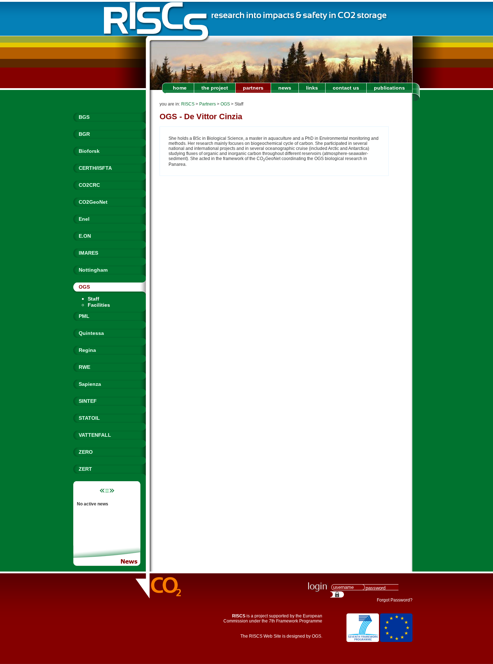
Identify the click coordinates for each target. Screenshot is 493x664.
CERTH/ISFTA (95, 168)
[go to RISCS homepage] (155, 19)
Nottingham (93, 270)
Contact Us (346, 88)
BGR (84, 134)
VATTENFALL (95, 435)
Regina (87, 350)
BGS (84, 117)
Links (312, 88)
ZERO (86, 452)
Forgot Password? (395, 600)
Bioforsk (89, 151)
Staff (93, 299)
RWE (84, 367)
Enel (84, 219)
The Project (214, 88)
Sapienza (90, 384)
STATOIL (89, 418)
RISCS (188, 104)
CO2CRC (89, 185)
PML (84, 316)
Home (180, 88)
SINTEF (88, 401)
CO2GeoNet (93, 202)
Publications (389, 88)
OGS (84, 287)
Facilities (99, 305)
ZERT (85, 469)
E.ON (85, 236)
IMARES (88, 253)
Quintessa (91, 333)
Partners (253, 88)
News (284, 88)
